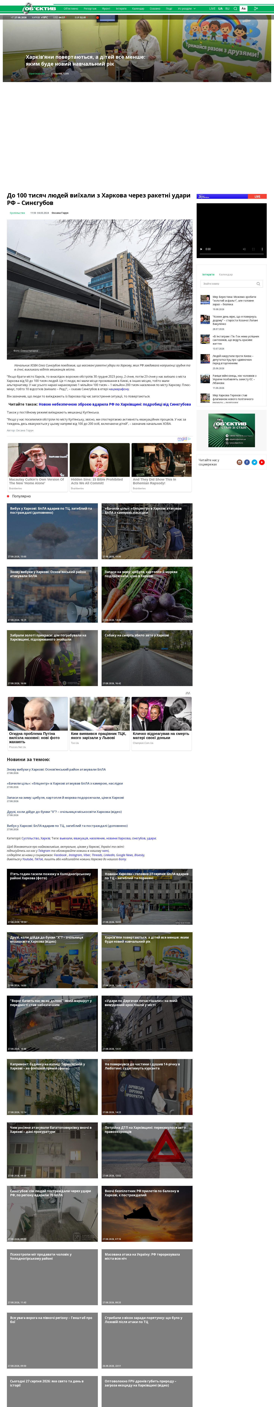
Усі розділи (185, 8)
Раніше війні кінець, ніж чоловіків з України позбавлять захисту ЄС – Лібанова (234, 379)
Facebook (60, 855)
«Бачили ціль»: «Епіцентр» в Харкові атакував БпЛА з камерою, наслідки (65, 783)
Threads (97, 855)
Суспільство (17, 212)
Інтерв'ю (208, 274)
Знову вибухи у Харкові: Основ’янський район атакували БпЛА (86, 60)
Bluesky (139, 855)
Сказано (155, 8)
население (97, 838)
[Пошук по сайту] (235, 9)
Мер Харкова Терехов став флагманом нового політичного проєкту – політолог (233, 398)
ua (220, 9)
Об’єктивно (71, 8)
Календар (138, 8)
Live (212, 9)
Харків (45, 838)
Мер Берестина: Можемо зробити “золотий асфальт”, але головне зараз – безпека (234, 300)
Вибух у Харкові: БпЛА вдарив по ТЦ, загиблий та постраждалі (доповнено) (67, 826)
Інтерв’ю (121, 8)
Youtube (27, 859)
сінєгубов (139, 838)
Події (169, 8)
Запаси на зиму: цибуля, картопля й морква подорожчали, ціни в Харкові (65, 797)
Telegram (44, 851)
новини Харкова (118, 838)
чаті (105, 851)
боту (122, 859)
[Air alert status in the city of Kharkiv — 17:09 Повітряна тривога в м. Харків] (97, 17)
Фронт (106, 8)
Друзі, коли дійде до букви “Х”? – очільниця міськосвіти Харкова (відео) (64, 812)
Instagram (75, 855)
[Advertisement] (137, 108)
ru (227, 9)
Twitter (254, 462)
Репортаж (90, 8)
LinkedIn (109, 855)
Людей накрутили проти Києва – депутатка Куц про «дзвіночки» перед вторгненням (233, 359)
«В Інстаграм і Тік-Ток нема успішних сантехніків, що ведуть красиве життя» (236, 340)
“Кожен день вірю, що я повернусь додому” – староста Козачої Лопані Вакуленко (235, 320)
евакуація (81, 838)
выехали (66, 838)
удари (151, 838)
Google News (124, 855)
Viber (87, 855)
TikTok (38, 859)
